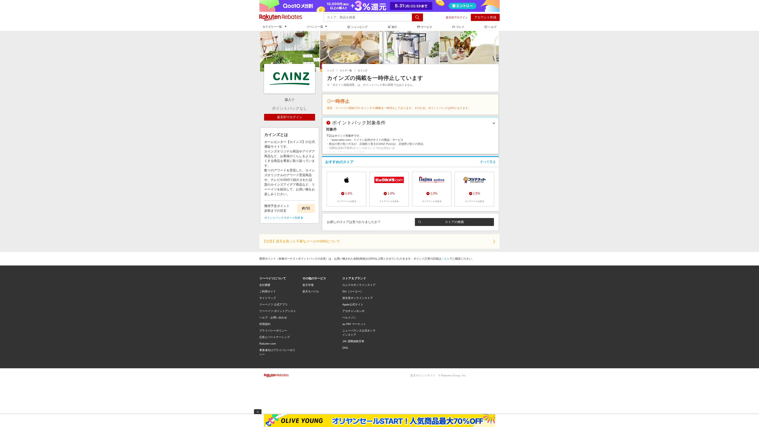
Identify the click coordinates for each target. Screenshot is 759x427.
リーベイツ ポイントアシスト (277, 311)
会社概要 (264, 284)
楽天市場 (307, 284)
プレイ (460, 26)
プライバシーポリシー (273, 330)
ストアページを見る (346, 201)
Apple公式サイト (352, 304)
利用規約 (264, 324)
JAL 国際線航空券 (353, 341)
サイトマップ (267, 297)
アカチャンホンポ (353, 311)
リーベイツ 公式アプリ (273, 304)
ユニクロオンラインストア (359, 284)
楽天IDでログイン (457, 17)
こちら (445, 258)
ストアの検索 (454, 222)
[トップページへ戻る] (280, 17)
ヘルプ (492, 26)
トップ (330, 70)
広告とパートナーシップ (274, 337)
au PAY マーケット (354, 324)
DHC (345, 347)
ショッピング (359, 26)
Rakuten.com (267, 343)
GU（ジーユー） (352, 291)
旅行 (394, 26)
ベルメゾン (349, 317)
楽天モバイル (310, 291)
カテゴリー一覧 (272, 26)
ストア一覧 (346, 70)
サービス (426, 26)
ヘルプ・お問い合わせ (273, 317)
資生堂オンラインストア (357, 297)
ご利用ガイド (267, 291)
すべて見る (488, 161)
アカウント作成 (485, 17)
